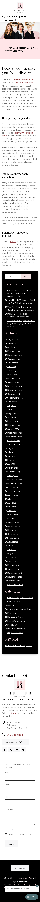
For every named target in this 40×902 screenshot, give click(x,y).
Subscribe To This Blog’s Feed (18, 645)
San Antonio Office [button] (15, 742)
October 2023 (13, 440)
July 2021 (11, 546)
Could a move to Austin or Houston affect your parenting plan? (19, 293)
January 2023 (13, 476)
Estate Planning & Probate (19, 609)
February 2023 (13, 472)
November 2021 (14, 530)
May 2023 (11, 460)
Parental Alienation (16, 629)
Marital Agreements (24, 82)
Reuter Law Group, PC (24, 79)
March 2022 (12, 514)
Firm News (12, 613)
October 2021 (13, 534)
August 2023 (12, 448)
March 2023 (12, 468)
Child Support (13, 601)
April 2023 (11, 464)
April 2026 (11, 347)
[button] (33, 19)
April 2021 (11, 557)
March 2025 (12, 374)
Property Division (15, 632)
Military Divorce (14, 625)
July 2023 (11, 452)
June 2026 (11, 343)
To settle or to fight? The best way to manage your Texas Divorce (21, 323)
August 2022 (12, 495)
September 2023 (15, 444)
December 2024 (14, 386)
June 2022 (11, 503)
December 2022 (14, 479)
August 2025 (12, 363)
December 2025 (14, 355)
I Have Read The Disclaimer (20, 834)
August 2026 (12, 339)
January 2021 (13, 569)
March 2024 (12, 421)
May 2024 (11, 413)
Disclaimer (9, 829)
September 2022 (14, 491)
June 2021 (11, 549)
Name (7, 773)
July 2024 (11, 405)
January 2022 (13, 522)
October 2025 (13, 359)
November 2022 (14, 483)
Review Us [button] (20, 868)
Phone (8, 797)
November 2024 (14, 390)
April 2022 (11, 511)
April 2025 (11, 370)
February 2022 (13, 518)
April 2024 (11, 417)
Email (8, 785)
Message (9, 809)
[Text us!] (32, 897)
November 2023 (14, 437)
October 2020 (13, 581)
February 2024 (13, 425)
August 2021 (12, 542)
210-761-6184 (10, 20)
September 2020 (15, 584)
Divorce (10, 605)
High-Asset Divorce (16, 617)
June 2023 (11, 456)
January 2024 (13, 429)
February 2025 (13, 378)
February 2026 (13, 351)
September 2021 (14, 538)
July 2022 (11, 499)
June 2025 (11, 367)
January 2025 (13, 382)
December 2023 (14, 433)
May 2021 (11, 553)
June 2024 (11, 409)
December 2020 (14, 573)
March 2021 (12, 561)
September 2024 (15, 398)
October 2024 (13, 394)
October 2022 (13, 487)
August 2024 (12, 402)
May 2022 (11, 507)
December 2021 (14, 526)
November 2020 (14, 577)
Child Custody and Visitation (20, 597)
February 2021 (13, 565)
